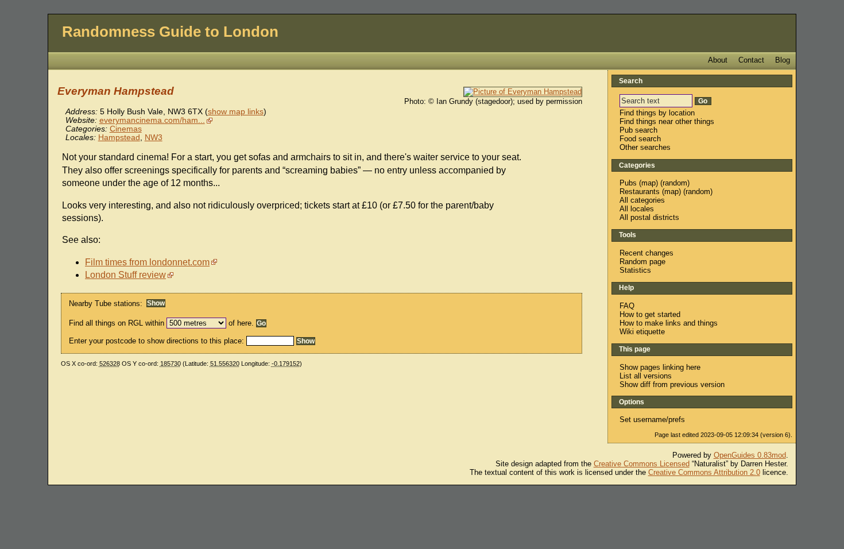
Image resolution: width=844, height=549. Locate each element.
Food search (640, 138)
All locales (637, 208)
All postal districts (649, 217)
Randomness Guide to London (170, 32)
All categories (642, 200)
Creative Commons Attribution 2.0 (704, 472)
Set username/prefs (652, 419)
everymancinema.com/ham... (152, 120)
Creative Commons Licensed (642, 463)
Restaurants (640, 191)
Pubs (628, 183)
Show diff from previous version (672, 384)
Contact (751, 60)
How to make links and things (669, 323)
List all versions (646, 376)
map (648, 183)
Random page (642, 261)
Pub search (638, 130)
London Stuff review (125, 275)
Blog (782, 60)
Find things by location (657, 113)
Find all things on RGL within (116, 323)
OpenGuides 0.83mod (750, 455)
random (675, 183)
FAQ (627, 305)
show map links (236, 111)
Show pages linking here (660, 367)
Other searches (645, 147)
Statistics (635, 270)
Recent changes (646, 253)
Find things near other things (667, 121)
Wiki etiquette (642, 331)
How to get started (650, 314)
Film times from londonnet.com (147, 262)
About (717, 60)
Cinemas (126, 129)
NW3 (153, 137)
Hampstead (119, 137)
